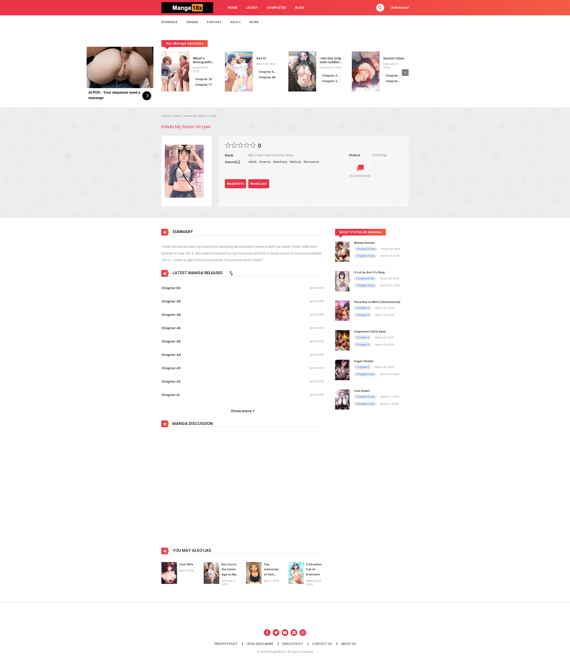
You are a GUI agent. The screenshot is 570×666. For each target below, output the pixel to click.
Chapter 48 (171, 315)
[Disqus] (242, 490)
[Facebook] (267, 632)
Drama (192, 22)
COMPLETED (276, 7)
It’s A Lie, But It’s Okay (369, 272)
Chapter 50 (171, 288)
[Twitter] (276, 632)
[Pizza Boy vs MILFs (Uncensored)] (342, 310)
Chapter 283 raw (392, 76)
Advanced (400, 7)
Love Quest (362, 391)
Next (405, 72)
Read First (235, 183)
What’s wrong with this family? (202, 60)
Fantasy (214, 22)
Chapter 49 (171, 301)
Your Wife (186, 564)
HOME (232, 7)
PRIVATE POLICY (226, 644)
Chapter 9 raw (365, 256)
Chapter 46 (171, 328)
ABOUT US (348, 644)
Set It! (261, 58)
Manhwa (280, 162)
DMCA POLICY (292, 644)
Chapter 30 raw (330, 76)
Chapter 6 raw (365, 396)
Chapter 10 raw (365, 249)
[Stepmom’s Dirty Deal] (342, 340)
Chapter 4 (362, 308)
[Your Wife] (169, 573)
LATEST (252, 7)
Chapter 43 (171, 368)
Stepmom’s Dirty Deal (370, 331)
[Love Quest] (342, 399)
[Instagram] (302, 632)
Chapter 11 (362, 367)
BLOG (299, 7)
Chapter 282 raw (392, 81)
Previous (164, 72)
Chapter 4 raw (365, 285)
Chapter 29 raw (330, 81)
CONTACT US (322, 644)
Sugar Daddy (363, 361)
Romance (169, 22)
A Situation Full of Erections (314, 569)
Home (166, 116)
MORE (254, 22)
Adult (235, 22)
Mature (295, 162)
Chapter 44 (171, 355)
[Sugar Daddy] (342, 370)
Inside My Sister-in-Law (200, 116)
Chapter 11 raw (365, 374)
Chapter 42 (171, 381)
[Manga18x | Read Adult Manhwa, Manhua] (187, 7)
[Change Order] (231, 273)
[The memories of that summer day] (254, 573)
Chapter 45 (171, 341)
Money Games (364, 243)
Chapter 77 (203, 85)
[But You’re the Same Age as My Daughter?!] (211, 573)
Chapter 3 (362, 315)
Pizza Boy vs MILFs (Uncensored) (377, 302)
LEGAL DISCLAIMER (260, 644)
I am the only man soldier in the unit (330, 60)
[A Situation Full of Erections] (296, 573)
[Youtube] (285, 632)
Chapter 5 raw (365, 278)
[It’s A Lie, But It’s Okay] (342, 281)
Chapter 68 (267, 77)
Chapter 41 (170, 395)
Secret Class (393, 58)
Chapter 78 (203, 79)
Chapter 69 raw (267, 72)
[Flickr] (294, 632)
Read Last (258, 183)
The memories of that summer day (271, 574)
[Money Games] (342, 251)
